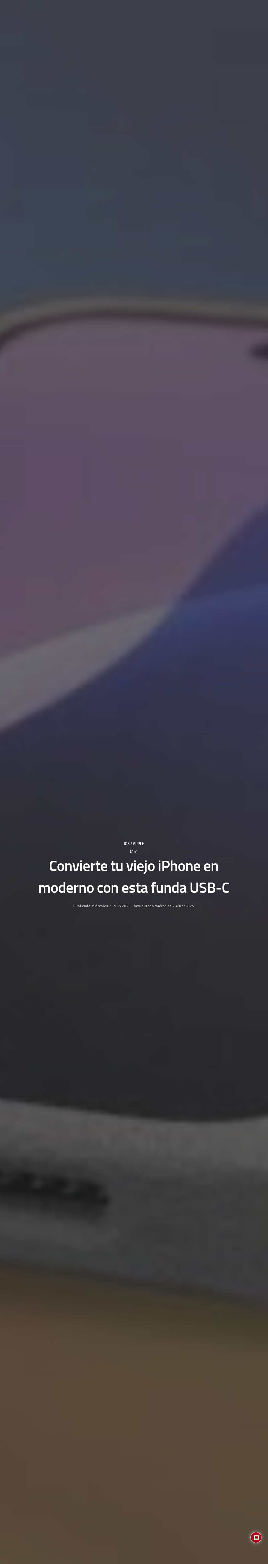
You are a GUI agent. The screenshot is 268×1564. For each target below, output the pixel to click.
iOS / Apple (134, 843)
